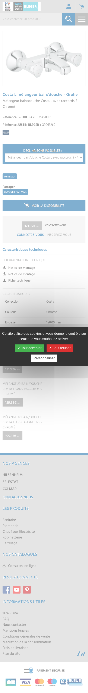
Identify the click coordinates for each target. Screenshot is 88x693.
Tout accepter (30, 348)
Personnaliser (44, 358)
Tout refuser (61, 348)
